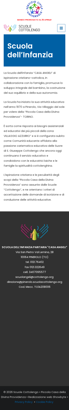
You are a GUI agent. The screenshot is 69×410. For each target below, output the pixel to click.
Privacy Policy (24, 402)
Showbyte (59, 397)
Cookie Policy (45, 402)
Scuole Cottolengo (25, 392)
